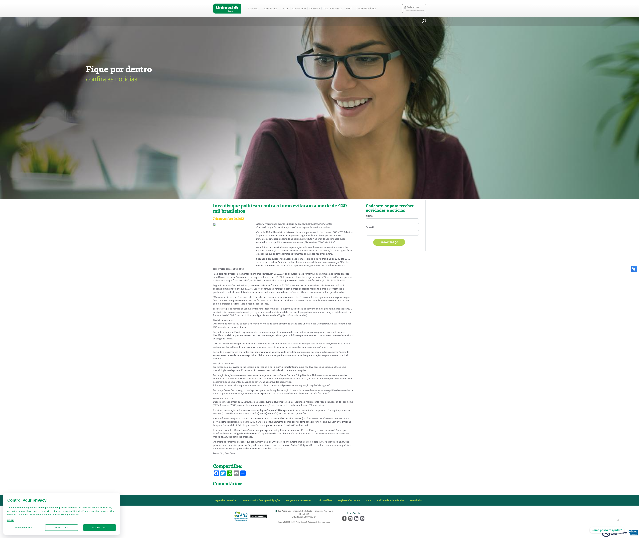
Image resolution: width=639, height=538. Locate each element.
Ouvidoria (315, 8)
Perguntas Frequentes (298, 500)
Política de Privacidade (390, 500)
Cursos (284, 8)
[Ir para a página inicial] (227, 8)
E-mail (370, 227)
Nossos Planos (269, 8)
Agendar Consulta (225, 500)
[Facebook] (344, 518)
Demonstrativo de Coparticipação (261, 500)
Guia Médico (324, 500)
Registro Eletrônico (349, 500)
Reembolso (416, 500)
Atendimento (299, 8)
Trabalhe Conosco (332, 8)
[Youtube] (362, 518)
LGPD (349, 8)
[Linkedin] (356, 518)
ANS (368, 500)
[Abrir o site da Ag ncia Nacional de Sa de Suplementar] (250, 516)
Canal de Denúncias (366, 8)
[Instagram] (350, 518)
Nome (369, 215)
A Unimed (253, 8)
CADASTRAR (387, 241)
